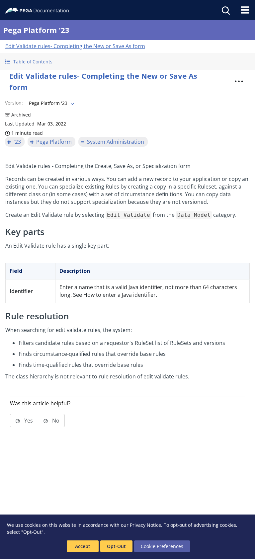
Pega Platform (54, 141)
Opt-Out (116, 546)
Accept (82, 546)
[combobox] (50, 103)
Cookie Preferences (162, 546)
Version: (14, 103)
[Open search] (225, 10)
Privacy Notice (145, 525)
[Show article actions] (239, 81)
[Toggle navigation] (245, 10)
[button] (127, 61)
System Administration (115, 141)
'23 (17, 141)
